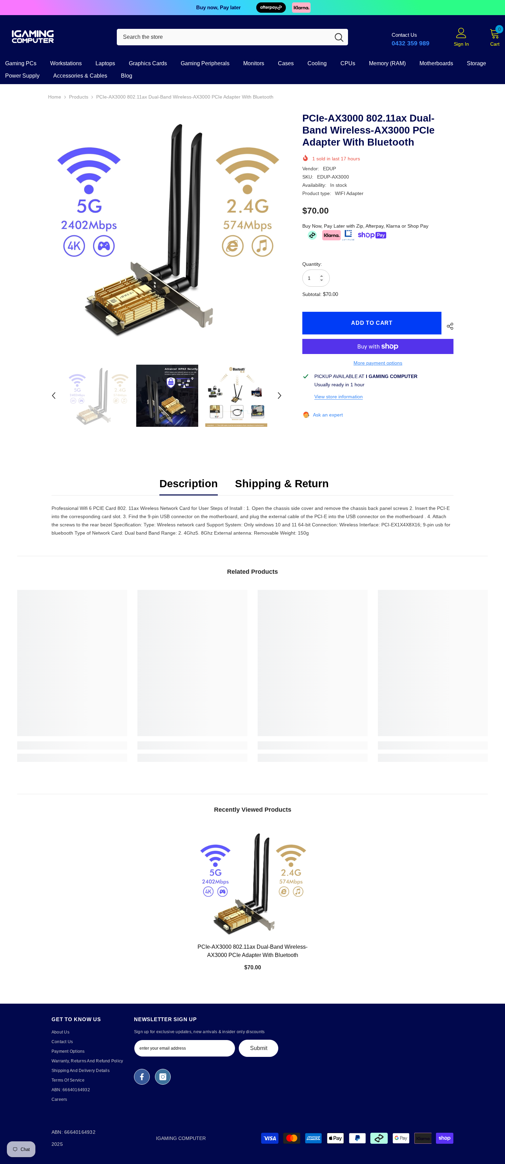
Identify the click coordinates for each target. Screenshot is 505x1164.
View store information (338, 396)
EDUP (329, 168)
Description (188, 484)
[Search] (232, 37)
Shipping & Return (282, 484)
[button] (53, 395)
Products (78, 97)
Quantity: (312, 264)
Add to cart (372, 323)
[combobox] (223, 37)
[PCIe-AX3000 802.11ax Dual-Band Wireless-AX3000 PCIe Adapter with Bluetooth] (252, 883)
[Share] (447, 326)
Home (54, 97)
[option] (252, 7)
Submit (258, 1048)
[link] (72, 745)
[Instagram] (163, 1077)
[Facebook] (142, 1077)
